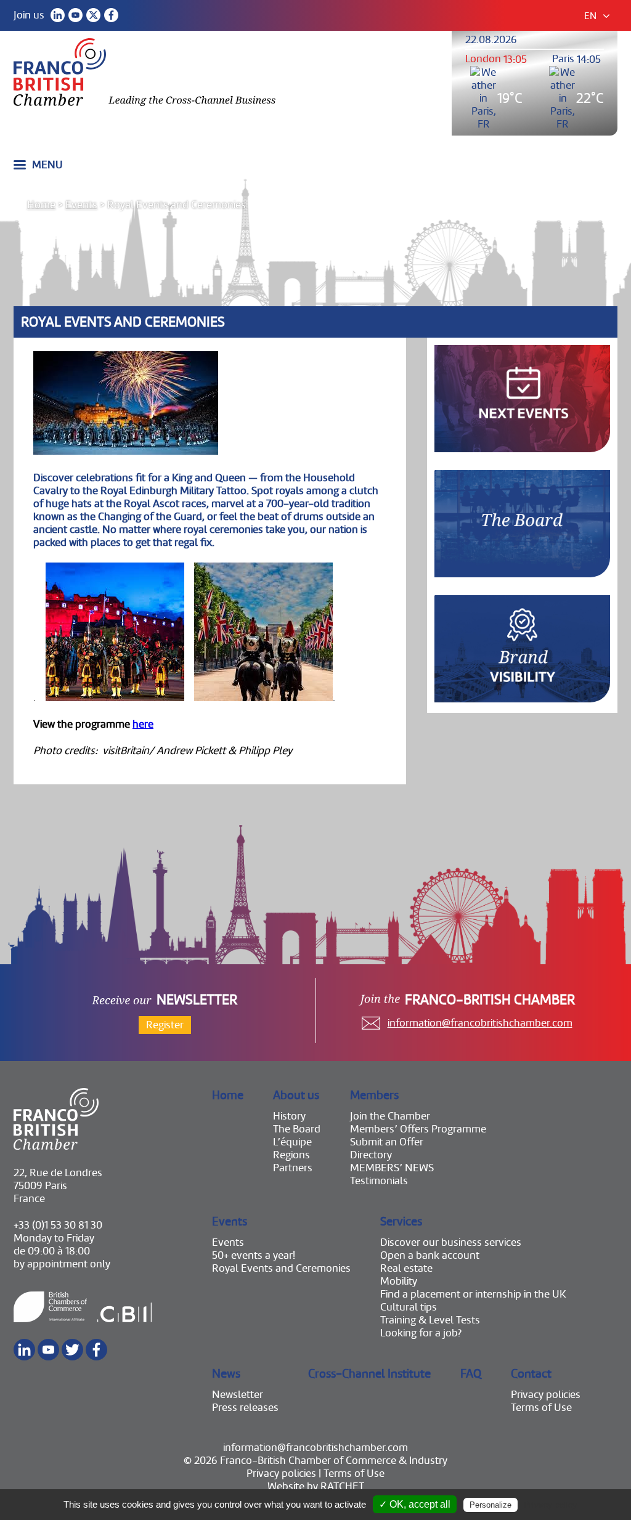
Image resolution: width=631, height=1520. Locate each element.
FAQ (470, 1374)
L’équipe (292, 1142)
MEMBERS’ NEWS (392, 1167)
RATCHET (342, 1486)
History (289, 1116)
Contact (531, 1374)
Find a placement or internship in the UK (473, 1294)
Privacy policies (545, 1394)
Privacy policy (550, 1505)
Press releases (245, 1407)
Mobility (398, 1281)
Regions (291, 1154)
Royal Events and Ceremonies (281, 1268)
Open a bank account (429, 1255)
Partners (292, 1167)
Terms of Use (541, 1407)
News (226, 1374)
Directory (371, 1154)
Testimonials (379, 1180)
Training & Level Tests (430, 1320)
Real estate (406, 1268)
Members (374, 1095)
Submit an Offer (386, 1142)
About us (296, 1095)
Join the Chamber (390, 1116)
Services (401, 1221)
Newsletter (237, 1394)
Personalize (490, 1505)
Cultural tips (408, 1307)
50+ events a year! (253, 1255)
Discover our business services (450, 1242)
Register (165, 1024)
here (142, 724)
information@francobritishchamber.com (480, 1023)
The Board (296, 1129)
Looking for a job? (421, 1333)
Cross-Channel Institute (369, 1374)
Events (81, 204)
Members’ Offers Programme (418, 1129)
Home (41, 204)
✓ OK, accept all (414, 1504)
